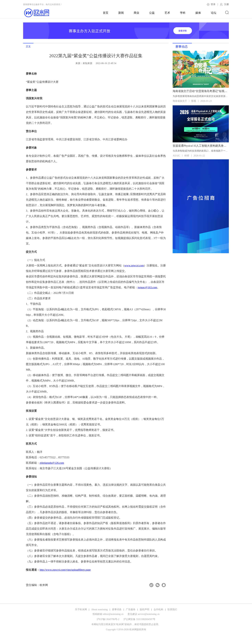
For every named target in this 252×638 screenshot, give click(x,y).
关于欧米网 (81, 609)
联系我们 (172, 609)
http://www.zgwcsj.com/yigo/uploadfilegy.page (65, 569)
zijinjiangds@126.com (52, 462)
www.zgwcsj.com (134, 265)
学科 (182, 12)
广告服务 (130, 609)
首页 (105, 12)
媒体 (198, 12)
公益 (152, 12)
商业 (136, 12)
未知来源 (87, 63)
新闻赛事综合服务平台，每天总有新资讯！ (42, 4)
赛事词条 (117, 609)
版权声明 (144, 609)
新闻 (121, 12)
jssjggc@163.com (147, 287)
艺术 (167, 12)
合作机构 (158, 609)
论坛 (213, 12)
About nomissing (99, 609)
